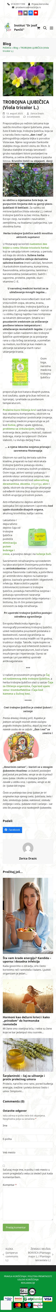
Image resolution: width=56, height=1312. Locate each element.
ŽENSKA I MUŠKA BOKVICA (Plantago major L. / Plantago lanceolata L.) (36, 1254)
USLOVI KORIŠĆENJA (28, 1279)
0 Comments (33, 116)
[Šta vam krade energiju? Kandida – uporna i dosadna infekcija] (28, 915)
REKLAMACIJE (28, 1282)
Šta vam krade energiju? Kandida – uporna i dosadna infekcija (27, 959)
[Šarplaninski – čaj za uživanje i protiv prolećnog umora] (28, 1054)
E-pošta (7, 1139)
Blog (15, 47)
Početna (7, 47)
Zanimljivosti (13, 116)
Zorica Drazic (37, 113)
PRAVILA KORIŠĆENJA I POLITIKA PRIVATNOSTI (28, 1276)
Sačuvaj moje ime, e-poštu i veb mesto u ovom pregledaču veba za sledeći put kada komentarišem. (28, 1173)
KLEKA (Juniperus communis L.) (10, 1254)
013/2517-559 (18, 4)
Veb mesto (9, 1152)
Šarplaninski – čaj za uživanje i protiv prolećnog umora (24, 1077)
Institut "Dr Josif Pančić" (25, 27)
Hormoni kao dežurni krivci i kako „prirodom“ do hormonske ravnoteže (26, 1020)
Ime (5, 1125)
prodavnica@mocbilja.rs (28, 7)
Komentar (10, 1185)
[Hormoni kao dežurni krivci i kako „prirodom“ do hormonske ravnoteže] (28, 996)
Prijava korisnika (40, 4)
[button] (38, 28)
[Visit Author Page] (28, 847)
